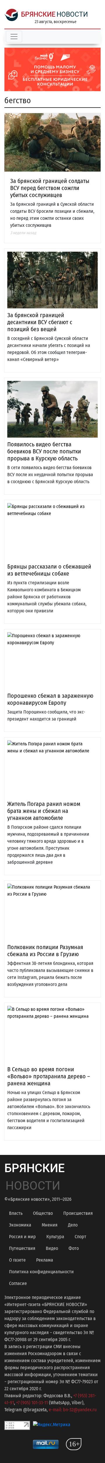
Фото (74, 1248)
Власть (15, 1213)
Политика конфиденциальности (41, 1271)
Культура (55, 1236)
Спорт (80, 1236)
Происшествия (78, 1213)
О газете (17, 1260)
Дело (73, 1225)
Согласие (18, 1283)
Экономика (20, 1225)
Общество (43, 1213)
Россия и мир (22, 1236)
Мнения (49, 1225)
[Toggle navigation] (14, 36)
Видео (52, 1248)
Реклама (44, 1260)
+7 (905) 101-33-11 (32, 1402)
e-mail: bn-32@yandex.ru (73, 1409)
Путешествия (22, 1248)
